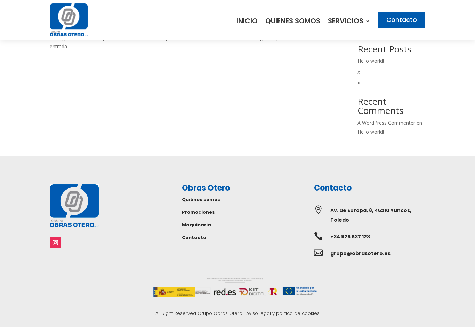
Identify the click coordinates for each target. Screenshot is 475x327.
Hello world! (370, 61)
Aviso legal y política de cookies (283, 313)
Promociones (198, 212)
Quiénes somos (201, 199)
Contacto (401, 19)
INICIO (247, 22)
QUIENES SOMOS (292, 22)
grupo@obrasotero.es (360, 253)
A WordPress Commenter (386, 122)
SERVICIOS (345, 22)
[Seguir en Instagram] (55, 242)
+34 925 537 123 (350, 236)
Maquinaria (196, 224)
